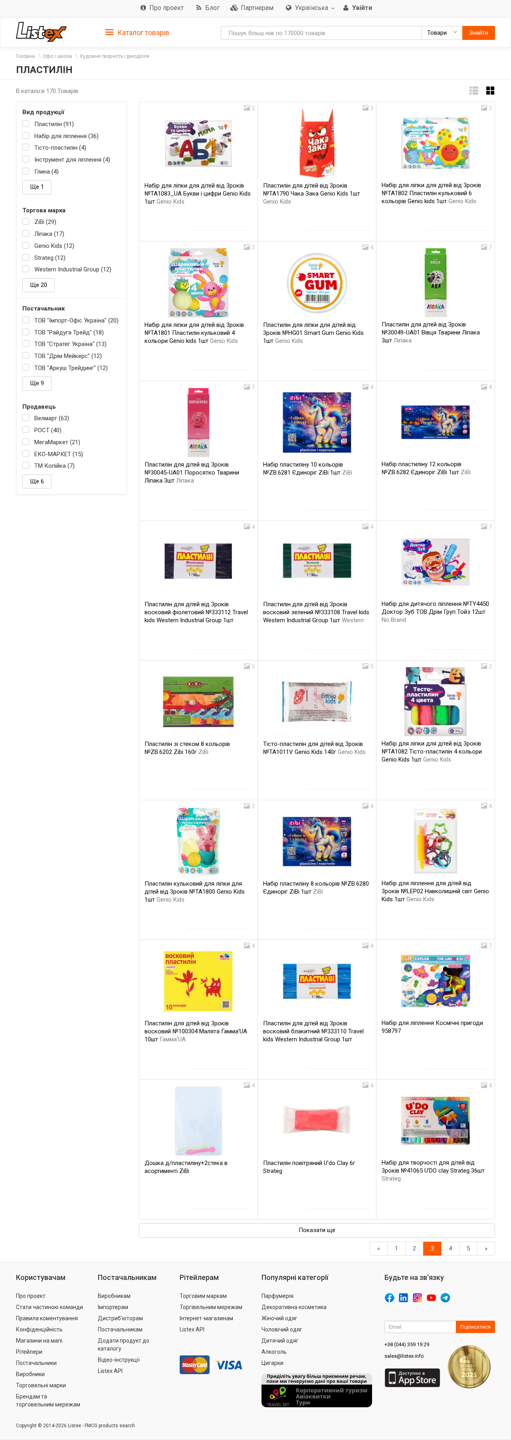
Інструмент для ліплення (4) (72, 159)
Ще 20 (38, 285)
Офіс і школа (57, 56)
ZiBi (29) (45, 221)
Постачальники (36, 1363)
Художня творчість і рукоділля (114, 56)
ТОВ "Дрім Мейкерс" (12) (68, 356)
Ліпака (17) (49, 233)
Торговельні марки (41, 1385)
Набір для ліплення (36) (66, 136)
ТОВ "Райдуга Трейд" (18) (69, 332)
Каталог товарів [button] (142, 32)
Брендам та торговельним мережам (48, 1400)
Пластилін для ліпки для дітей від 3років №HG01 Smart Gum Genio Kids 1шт (313, 332)
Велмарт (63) (51, 418)
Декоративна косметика (294, 1307)
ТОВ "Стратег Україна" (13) (70, 344)
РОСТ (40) (47, 430)
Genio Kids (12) (54, 245)
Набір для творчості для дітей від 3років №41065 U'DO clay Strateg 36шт (433, 1170)
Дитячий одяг (280, 1340)
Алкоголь (274, 1352)
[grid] (490, 91)
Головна (25, 56)
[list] (473, 91)
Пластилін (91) (54, 124)
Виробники (30, 1374)
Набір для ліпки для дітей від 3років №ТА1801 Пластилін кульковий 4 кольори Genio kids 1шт (194, 332)
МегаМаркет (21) (57, 442)
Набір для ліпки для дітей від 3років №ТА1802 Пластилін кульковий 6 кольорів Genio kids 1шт (431, 193)
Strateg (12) (49, 257)
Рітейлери (29, 1352)
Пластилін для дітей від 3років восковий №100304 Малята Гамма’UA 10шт (196, 1031)
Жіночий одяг (279, 1318)
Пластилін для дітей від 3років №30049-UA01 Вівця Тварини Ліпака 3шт (431, 332)
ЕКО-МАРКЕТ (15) (58, 454)
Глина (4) (46, 171)
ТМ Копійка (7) (54, 465)
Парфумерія (277, 1296)
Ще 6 (37, 481)
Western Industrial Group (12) (72, 269)
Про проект (31, 1296)
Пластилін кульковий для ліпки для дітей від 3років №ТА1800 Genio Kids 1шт (195, 891)
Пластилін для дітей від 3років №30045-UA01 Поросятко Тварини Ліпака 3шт (192, 472)
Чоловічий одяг (281, 1329)
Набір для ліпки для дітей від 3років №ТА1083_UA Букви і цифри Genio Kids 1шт (198, 193)
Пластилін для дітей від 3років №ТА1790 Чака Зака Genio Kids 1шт (311, 193)
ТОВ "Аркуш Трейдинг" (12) (71, 368)
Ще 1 (37, 186)
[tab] (137, 32)
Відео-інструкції (119, 1360)
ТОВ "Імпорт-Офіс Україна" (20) (76, 320)
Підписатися (475, 1327)
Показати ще (317, 1230)
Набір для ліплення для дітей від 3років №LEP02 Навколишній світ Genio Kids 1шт (435, 891)
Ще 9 (37, 383)
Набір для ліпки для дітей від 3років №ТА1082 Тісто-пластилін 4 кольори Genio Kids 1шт (432, 751)
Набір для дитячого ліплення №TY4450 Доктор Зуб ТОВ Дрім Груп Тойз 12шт (435, 611)
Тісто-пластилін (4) (60, 147)
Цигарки (272, 1363)
